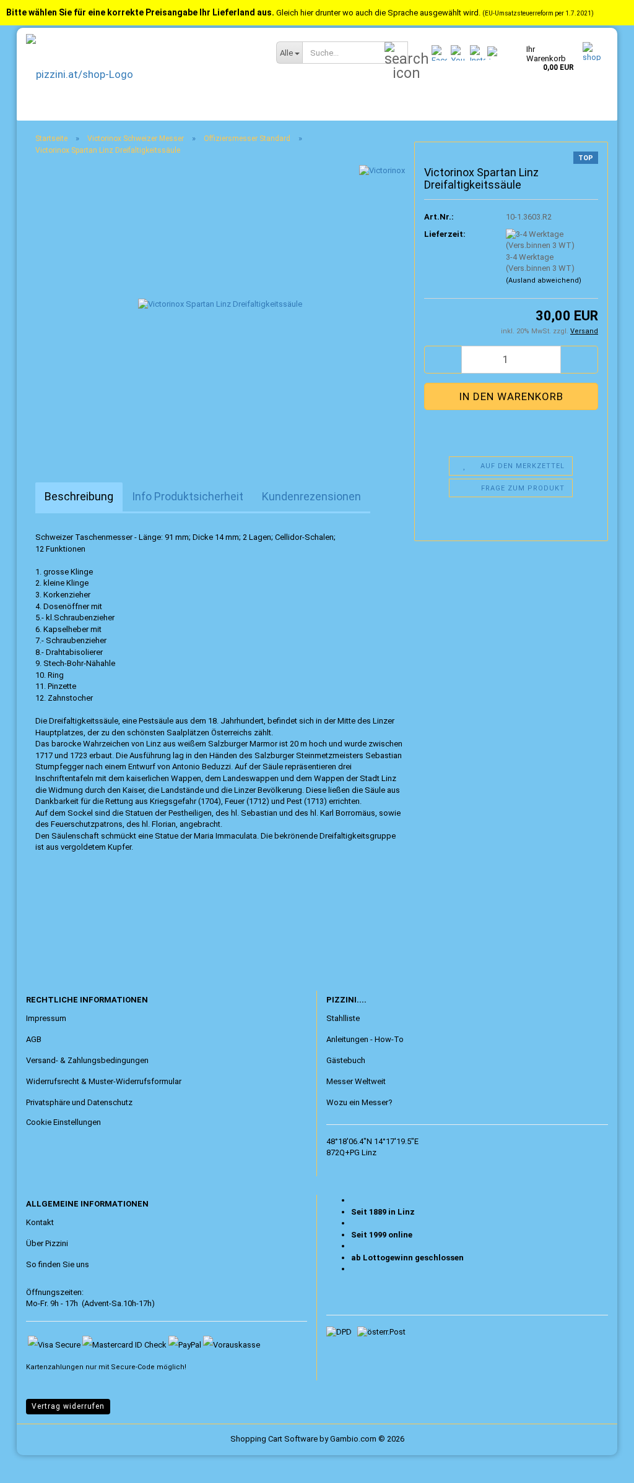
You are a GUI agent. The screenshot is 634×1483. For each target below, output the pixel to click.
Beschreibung (79, 496)
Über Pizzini (47, 1243)
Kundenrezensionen (311, 496)
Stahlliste (343, 1018)
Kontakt (40, 1222)
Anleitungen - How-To (365, 1039)
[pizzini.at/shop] (142, 74)
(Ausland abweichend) (543, 280)
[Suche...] (396, 53)
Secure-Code (133, 1367)
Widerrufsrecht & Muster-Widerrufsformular (103, 1081)
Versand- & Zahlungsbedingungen (87, 1060)
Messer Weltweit (356, 1081)
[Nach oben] (34, 1464)
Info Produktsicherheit (187, 496)
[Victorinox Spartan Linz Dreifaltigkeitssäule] (220, 304)
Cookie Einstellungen (63, 1122)
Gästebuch (345, 1060)
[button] (442, 360)
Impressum (46, 1018)
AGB (33, 1039)
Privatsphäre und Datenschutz (79, 1102)
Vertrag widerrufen (68, 1406)
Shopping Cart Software (274, 1438)
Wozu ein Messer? (359, 1102)
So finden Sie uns (57, 1264)
